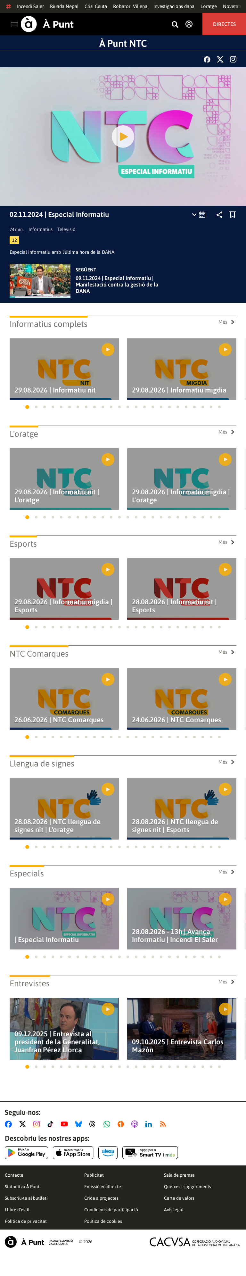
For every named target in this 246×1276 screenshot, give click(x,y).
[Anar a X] (24, 1124)
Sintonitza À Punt (22, 1186)
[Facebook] (207, 59)
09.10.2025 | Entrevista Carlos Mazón (177, 1046)
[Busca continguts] (175, 25)
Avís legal (174, 1209)
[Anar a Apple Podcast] (136, 1124)
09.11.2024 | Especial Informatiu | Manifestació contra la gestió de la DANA (117, 284)
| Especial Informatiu (46, 940)
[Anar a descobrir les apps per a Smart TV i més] (150, 1152)
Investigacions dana (173, 6)
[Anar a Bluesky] (80, 1124)
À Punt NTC (123, 43)
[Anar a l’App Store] (73, 1152)
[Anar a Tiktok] (51, 1124)
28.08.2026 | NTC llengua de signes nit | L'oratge (57, 826)
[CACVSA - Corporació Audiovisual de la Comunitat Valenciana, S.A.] (195, 1242)
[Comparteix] (219, 214)
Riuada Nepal (64, 6)
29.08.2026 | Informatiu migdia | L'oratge (181, 496)
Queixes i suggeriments (187, 1186)
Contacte (14, 1175)
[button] (27, 407)
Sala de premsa (179, 1175)
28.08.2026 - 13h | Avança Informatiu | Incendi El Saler (175, 936)
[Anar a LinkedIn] (149, 1124)
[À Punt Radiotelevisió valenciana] (39, 1242)
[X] (220, 59)
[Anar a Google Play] (26, 1152)
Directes (224, 24)
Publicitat (94, 1175)
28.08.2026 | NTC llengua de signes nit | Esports (175, 826)
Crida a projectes (101, 1198)
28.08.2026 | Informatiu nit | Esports (174, 606)
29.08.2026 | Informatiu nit (55, 390)
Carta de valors (179, 1198)
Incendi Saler (30, 6)
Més (222, 322)
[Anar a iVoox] (122, 1124)
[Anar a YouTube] (65, 1124)
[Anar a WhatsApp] (108, 1124)
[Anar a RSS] (164, 1124)
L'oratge (209, 6)
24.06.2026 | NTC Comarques (176, 720)
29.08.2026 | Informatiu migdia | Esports (63, 606)
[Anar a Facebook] (9, 1124)
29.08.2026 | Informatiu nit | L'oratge (56, 496)
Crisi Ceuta (96, 6)
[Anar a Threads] (94, 1124)
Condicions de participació (111, 1209)
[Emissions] (199, 214)
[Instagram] (233, 59)
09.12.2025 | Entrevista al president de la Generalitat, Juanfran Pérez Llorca (57, 1042)
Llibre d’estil (17, 1209)
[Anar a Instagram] (38, 1124)
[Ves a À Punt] (47, 24)
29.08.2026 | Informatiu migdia (179, 390)
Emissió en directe (102, 1186)
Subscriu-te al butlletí (26, 1198)
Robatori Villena (130, 6)
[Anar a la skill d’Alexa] (108, 1152)
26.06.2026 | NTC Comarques (58, 720)
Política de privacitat (26, 1221)
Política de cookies (103, 1221)
